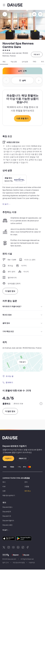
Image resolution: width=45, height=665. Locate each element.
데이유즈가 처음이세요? (11, 306)
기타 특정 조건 (8, 331)
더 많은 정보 (10, 291)
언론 (4, 491)
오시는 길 (10, 376)
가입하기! (8, 458)
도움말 (26, 486)
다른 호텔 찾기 (22, 118)
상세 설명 (25, 62)
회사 (4, 482)
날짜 (24, 80)
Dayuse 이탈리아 (8, 520)
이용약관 (32, 562)
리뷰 (4, 486)
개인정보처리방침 (19, 562)
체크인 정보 (7, 314)
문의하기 (9, 382)
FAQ (34, 62)
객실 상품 (13, 62)
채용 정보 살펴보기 (8, 495)
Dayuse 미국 (6, 516)
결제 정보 (6, 323)
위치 (42, 62)
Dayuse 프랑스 (7, 507)
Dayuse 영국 (6, 511)
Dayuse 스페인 (7, 525)
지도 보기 (37, 54)
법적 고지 (5, 562)
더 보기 (5, 204)
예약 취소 (27, 491)
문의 (26, 482)
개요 (4, 62)
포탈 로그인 (22, 458)
